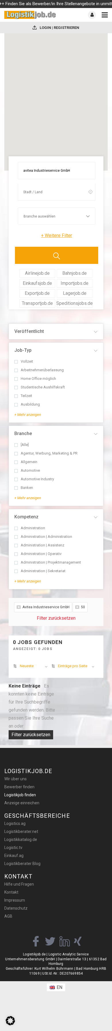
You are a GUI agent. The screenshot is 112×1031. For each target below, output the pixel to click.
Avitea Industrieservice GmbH (45, 607)
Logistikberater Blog (22, 863)
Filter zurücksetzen (56, 618)
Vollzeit (27, 362)
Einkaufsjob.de (37, 283)
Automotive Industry (37, 479)
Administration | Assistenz (42, 545)
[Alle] (25, 445)
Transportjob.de (37, 303)
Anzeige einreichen (21, 803)
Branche (23, 433)
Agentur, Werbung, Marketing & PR (49, 453)
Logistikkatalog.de (20, 839)
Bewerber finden (19, 787)
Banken (27, 488)
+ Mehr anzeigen (27, 414)
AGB (8, 916)
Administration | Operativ (41, 554)
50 (83, 607)
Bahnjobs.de (74, 273)
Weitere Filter (56, 235)
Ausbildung (30, 404)
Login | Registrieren (59, 27)
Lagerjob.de (74, 293)
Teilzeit (26, 396)
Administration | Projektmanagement (51, 562)
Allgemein (29, 462)
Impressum (14, 900)
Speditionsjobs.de (75, 303)
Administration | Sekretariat (43, 571)
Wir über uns (15, 779)
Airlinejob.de (37, 273)
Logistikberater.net (21, 831)
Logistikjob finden (20, 795)
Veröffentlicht (29, 331)
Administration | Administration (46, 537)
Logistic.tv (13, 847)
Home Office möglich (38, 379)
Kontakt (11, 892)
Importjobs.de (74, 283)
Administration (33, 528)
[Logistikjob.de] (30, 15)
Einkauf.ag (14, 855)
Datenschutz (16, 908)
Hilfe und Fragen (19, 884)
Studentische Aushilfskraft (43, 387)
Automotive (30, 471)
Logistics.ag (15, 823)
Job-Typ (23, 350)
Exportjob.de (37, 293)
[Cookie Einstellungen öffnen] (10, 1023)
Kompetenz (26, 517)
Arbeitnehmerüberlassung (42, 370)
